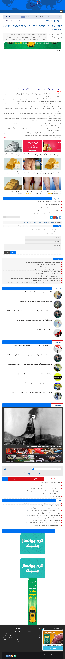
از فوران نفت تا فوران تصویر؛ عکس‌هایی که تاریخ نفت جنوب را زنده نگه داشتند (44, 446)
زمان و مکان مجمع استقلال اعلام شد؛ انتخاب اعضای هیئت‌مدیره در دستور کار (44, 510)
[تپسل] (4, 42)
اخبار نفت (53, 479)
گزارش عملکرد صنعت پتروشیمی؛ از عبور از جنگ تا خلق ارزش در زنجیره (46, 213)
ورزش (24, 222)
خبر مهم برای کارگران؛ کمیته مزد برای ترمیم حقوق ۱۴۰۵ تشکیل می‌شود (33, 345)
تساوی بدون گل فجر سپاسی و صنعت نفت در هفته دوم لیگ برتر (47, 508)
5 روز (32, 508)
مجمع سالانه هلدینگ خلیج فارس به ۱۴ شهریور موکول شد (48, 201)
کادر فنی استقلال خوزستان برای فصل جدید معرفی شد (49, 525)
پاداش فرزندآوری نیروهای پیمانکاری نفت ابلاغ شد (50, 276)
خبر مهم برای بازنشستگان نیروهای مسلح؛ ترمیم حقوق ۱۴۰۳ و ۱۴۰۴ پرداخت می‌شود (30, 364)
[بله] (40, 473)
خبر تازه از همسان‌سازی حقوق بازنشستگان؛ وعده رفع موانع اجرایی (34, 374)
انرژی (35, 479)
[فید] (5, 469)
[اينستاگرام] (8, 473)
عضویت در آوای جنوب (28, 632)
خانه (23, 17)
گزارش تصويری (56, 405)
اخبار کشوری (57, 342)
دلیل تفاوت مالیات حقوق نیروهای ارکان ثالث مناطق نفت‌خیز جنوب (46, 280)
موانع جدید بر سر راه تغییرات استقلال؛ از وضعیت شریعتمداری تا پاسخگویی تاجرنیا (43, 503)
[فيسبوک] (57, 217)
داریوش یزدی (44, 222)
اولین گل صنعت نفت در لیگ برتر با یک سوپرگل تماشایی (49, 513)
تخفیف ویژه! (53, 648)
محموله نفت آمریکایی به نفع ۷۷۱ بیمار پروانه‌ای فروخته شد (36, 301)
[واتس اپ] (18, 473)
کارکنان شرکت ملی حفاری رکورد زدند (53, 204)
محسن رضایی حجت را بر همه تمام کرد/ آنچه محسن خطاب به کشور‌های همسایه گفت (28, 311)
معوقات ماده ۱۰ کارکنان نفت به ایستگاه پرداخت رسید (49, 271)
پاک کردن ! (7, 252)
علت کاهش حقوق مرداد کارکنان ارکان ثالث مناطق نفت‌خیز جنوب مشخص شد (44, 269)
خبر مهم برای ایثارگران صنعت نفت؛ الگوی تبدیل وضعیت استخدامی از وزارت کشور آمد (43, 262)
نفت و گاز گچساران (29, 222)
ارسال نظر (13, 252)
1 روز (25, 503)
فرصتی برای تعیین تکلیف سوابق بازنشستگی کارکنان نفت (48, 264)
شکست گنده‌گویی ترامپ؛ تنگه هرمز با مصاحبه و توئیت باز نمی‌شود (34, 320)
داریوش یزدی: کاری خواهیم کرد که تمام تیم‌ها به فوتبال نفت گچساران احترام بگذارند (32, 27)
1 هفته (35, 513)
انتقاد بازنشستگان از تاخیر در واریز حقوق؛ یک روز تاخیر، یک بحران (47, 207)
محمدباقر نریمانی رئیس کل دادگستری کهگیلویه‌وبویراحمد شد (47, 274)
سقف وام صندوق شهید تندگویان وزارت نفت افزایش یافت (48, 267)
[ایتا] (29, 473)
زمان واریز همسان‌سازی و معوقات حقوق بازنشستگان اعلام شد (35, 383)
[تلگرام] (60, 217)
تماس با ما (31, 634)
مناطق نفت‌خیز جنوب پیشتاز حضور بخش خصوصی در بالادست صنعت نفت (45, 497)
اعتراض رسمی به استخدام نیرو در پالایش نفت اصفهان (49, 210)
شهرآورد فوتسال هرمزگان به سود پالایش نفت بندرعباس (49, 506)
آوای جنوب (52, 222)
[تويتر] (51, 217)
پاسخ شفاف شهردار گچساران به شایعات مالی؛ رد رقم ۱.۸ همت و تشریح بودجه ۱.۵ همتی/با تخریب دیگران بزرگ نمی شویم (35, 278)
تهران (48, 222)
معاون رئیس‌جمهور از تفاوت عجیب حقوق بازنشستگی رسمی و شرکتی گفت (32, 393)
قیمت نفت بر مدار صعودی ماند (43, 330)
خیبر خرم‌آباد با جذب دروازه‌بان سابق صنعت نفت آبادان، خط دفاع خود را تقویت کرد (43, 523)
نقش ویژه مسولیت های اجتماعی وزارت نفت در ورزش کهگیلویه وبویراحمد (45, 515)
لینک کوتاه (22, 217)
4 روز (35, 506)
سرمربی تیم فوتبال (37, 222)
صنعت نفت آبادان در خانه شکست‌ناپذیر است (51, 518)
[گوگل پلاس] (54, 217)
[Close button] (62, 629)
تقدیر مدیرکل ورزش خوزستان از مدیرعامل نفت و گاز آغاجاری (48, 520)
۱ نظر (60, 21)
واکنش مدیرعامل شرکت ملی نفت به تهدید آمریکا (38, 292)
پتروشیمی (17, 479)
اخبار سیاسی (57, 288)
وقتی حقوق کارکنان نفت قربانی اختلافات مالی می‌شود (50, 494)
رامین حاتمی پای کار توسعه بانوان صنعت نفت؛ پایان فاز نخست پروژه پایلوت (45, 488)
